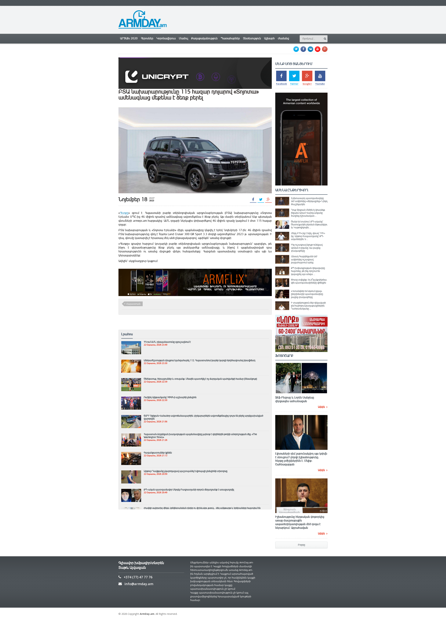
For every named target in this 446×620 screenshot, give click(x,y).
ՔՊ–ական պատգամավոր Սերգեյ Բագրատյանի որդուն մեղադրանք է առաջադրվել (189, 489)
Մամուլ (183, 38)
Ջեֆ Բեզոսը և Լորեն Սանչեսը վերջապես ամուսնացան (294, 399)
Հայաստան (133, 303)
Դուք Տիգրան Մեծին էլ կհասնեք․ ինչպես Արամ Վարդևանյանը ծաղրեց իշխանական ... (308, 213)
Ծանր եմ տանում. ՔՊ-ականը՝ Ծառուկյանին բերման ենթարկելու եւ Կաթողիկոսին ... (309, 224)
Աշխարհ (269, 38)
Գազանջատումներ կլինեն (158, 452)
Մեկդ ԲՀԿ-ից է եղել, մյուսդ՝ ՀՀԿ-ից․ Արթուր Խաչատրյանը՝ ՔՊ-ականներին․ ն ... (308, 236)
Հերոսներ (147, 38)
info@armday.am (138, 584)
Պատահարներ (230, 38)
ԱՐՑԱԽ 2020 (129, 38)
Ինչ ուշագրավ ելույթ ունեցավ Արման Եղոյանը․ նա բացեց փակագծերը (306, 247)
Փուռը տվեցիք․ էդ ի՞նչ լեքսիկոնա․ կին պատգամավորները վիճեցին (309, 281)
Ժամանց (283, 38)
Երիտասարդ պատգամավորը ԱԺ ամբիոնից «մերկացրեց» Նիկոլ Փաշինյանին (309, 201)
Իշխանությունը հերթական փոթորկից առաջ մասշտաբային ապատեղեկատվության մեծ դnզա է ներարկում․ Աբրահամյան (299, 522)
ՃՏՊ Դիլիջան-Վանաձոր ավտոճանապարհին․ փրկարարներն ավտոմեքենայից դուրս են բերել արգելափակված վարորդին (203, 417)
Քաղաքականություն (204, 38)
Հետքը (124, 213)
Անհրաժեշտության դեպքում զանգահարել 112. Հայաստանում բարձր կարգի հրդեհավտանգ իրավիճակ (199, 360)
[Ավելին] (131, 343)
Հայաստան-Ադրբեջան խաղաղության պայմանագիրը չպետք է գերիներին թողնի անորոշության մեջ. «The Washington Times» (200, 436)
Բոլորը (301, 544)
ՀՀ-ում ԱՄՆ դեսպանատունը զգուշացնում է (167, 341)
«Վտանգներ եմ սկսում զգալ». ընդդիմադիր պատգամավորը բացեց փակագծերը (307, 294)
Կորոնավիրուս (166, 38)
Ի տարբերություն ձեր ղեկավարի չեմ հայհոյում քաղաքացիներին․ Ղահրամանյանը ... (308, 305)
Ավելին (321, 407)
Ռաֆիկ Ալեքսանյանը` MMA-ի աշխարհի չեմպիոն (170, 397)
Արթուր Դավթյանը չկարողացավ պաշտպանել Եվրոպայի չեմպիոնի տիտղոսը (185, 471)
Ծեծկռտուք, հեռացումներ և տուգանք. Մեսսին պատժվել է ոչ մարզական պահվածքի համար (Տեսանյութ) (200, 378)
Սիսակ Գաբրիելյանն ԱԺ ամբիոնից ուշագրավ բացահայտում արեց (304, 259)
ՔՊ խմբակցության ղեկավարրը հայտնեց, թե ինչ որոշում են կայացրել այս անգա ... (308, 271)
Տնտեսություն (252, 38)
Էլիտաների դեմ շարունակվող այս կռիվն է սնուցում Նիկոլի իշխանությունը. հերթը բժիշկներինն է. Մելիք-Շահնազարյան (301, 459)
